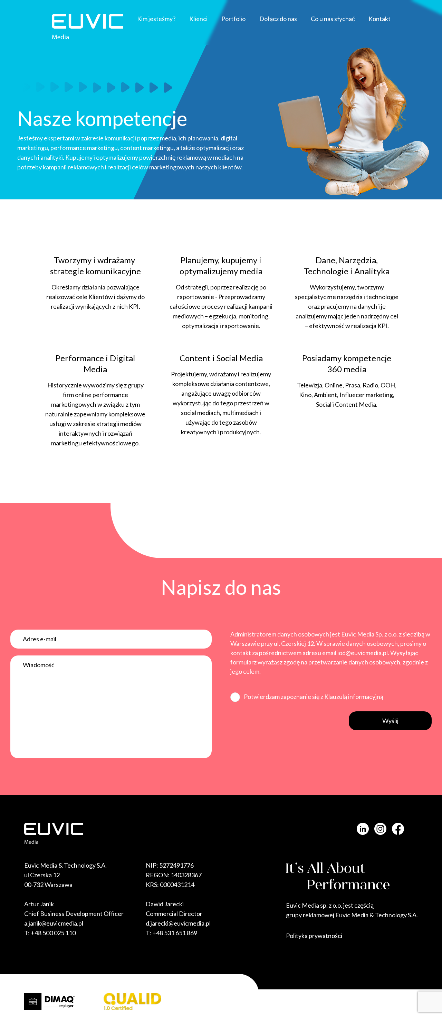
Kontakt (379, 18)
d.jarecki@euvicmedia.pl (178, 923)
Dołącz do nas (278, 18)
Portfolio (233, 18)
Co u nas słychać (333, 18)
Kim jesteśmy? (156, 18)
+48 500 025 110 (53, 933)
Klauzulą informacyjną (353, 696)
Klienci (198, 18)
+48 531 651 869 (174, 933)
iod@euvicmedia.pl (362, 652)
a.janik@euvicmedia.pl (53, 923)
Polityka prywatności (314, 935)
